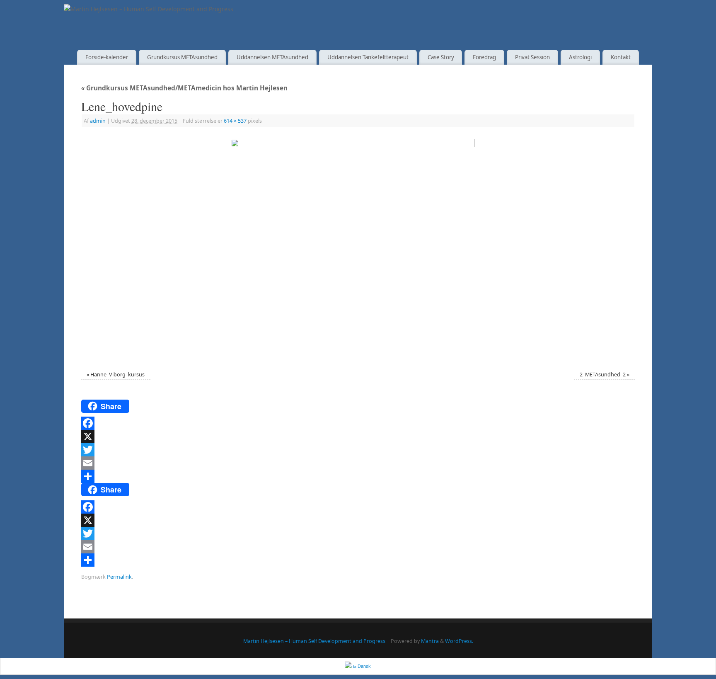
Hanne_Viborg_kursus (117, 374)
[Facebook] (358, 423)
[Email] (358, 463)
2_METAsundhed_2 (603, 374)
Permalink (119, 576)
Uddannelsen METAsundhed (272, 57)
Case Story (441, 57)
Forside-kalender (106, 57)
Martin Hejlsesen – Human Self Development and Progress (314, 641)
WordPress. (459, 641)
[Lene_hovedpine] (358, 250)
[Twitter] (358, 449)
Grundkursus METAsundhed (182, 57)
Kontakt (621, 57)
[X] (358, 436)
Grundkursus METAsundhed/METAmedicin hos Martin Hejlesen (184, 88)
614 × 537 (235, 120)
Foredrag (484, 57)
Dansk (363, 666)
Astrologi (580, 57)
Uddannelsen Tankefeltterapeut (368, 57)
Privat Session (532, 57)
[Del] (358, 476)
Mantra (430, 641)
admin (98, 120)
